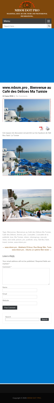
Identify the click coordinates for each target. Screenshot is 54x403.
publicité (29, 240)
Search (8, 317)
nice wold (11, 240)
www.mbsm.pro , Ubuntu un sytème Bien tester (31, 250)
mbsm (26, 237)
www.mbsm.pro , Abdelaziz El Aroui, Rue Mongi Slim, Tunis (27, 247)
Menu (7, 21)
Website (6, 300)
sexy (35, 240)
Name (5, 287)
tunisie (10, 242)
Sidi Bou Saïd (43, 240)
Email (5, 294)
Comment (7, 267)
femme (19, 235)
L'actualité (31, 235)
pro (23, 240)
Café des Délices (9, 235)
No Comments (21, 96)
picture (18, 240)
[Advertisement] (27, 55)
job (24, 235)
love (11, 237)
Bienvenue (11, 232)
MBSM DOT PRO (34, 398)
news (5, 240)
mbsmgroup (34, 237)
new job (43, 237)
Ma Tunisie (18, 237)
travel (5, 242)
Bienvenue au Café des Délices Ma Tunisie (34, 232)
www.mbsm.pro (20, 242)
